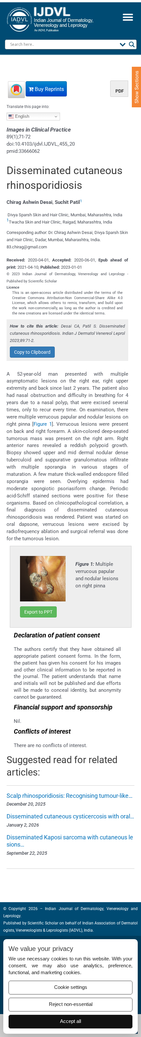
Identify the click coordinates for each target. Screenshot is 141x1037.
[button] (127, 17)
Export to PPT (38, 612)
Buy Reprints (48, 89)
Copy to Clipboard (32, 352)
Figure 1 (42, 424)
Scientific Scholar (42, 923)
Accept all (70, 1021)
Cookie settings (70, 987)
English (21, 116)
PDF (119, 91)
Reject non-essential (70, 1004)
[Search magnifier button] (131, 44)
